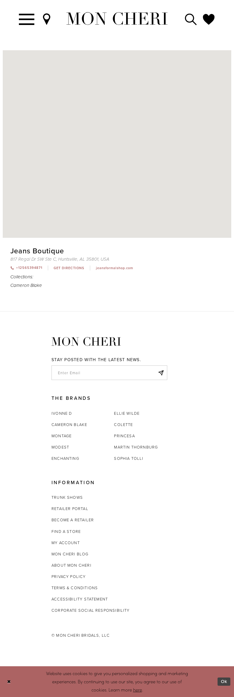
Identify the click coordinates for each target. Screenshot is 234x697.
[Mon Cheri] (86, 341)
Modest (60, 447)
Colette (123, 424)
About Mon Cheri (71, 565)
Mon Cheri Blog (70, 554)
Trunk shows (67, 497)
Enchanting (65, 458)
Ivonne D (61, 413)
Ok (224, 681)
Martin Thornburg (136, 447)
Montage (61, 435)
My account (65, 542)
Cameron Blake (26, 285)
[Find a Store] (47, 18)
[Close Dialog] (9, 681)
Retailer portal (69, 508)
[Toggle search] (191, 18)
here (137, 690)
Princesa (124, 435)
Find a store (66, 531)
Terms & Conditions (74, 587)
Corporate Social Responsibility (90, 610)
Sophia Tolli (128, 458)
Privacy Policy (68, 576)
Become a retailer (72, 520)
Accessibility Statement (79, 599)
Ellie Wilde (127, 413)
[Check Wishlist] (209, 18)
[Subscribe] (161, 373)
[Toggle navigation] (27, 18)
